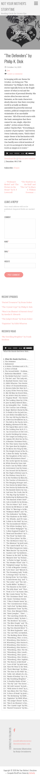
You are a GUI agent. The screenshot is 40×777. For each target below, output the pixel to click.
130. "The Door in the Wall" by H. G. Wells (16, 671)
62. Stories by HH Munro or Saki (15, 507)
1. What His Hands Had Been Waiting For (16, 359)
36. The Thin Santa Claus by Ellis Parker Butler (16, 444)
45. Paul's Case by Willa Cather (15, 466)
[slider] (31, 153)
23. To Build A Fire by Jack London (16, 412)
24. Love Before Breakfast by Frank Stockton (16, 415)
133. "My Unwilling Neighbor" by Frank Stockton (16, 679)
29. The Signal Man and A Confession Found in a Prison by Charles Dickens (16, 427)
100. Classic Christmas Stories (14, 599)
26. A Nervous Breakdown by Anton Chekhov (16, 420)
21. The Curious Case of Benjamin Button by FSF (16, 407)
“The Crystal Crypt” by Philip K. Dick (17, 307)
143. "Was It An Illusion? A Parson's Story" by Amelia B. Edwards (16, 703)
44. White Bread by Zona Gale (14, 463)
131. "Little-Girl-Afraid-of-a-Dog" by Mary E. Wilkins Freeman (16, 674)
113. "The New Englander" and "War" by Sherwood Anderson (16, 630)
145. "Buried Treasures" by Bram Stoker (16, 708)
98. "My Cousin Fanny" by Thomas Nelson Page (16, 594)
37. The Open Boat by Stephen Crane (16, 446)
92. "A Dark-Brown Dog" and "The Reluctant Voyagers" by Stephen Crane (16, 579)
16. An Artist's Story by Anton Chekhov (16, 395)
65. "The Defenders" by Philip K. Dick (16, 514)
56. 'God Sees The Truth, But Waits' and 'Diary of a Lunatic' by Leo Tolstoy (16, 492)
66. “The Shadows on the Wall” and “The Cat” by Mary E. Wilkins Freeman (16, 516)
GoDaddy (32, 773)
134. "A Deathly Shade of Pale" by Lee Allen (16, 681)
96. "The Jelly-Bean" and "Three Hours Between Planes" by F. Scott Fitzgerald (16, 589)
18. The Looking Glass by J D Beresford (16, 400)
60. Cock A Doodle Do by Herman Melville (16, 502)
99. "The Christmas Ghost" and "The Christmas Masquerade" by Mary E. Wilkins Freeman (16, 596)
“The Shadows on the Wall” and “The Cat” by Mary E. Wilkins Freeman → (28, 187)
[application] (20, 153)
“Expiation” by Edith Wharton (14, 324)
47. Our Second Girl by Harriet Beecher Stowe (16, 470)
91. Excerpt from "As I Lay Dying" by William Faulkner (16, 577)
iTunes (16, 168)
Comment (7, 217)
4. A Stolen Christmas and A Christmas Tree (16, 366)
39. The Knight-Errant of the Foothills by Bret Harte (16, 451)
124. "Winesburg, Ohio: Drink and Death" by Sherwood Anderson (16, 657)
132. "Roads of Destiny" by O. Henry (16, 676)
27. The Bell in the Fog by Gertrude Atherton (16, 422)
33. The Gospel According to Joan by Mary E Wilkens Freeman (16, 437)
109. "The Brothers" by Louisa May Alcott (16, 621)
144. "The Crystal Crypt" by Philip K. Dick (16, 705)
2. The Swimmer (9, 361)
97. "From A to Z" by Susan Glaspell (16, 592)
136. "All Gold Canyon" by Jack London (16, 686)
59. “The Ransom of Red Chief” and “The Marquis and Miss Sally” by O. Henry (16, 499)
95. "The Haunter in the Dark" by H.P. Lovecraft (16, 587)
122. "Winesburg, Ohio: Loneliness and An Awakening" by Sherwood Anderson (16, 652)
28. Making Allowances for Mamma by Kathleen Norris (16, 424)
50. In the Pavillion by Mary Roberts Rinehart (16, 478)
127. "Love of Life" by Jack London (16, 664)
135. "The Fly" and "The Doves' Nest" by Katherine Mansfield (16, 684)
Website (7, 261)
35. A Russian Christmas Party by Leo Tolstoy (16, 441)
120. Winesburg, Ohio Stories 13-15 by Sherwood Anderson (16, 647)
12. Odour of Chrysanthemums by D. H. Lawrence (16, 386)
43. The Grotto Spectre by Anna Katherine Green (16, 461)
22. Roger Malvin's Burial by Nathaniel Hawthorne (16, 410)
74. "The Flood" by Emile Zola (14, 536)
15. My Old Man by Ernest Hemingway (16, 393)
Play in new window (26, 159)
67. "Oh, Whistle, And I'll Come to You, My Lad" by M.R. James (16, 519)
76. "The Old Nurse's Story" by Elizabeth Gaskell (16, 541)
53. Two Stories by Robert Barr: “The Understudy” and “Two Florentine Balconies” (16, 485)
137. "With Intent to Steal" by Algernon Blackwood (16, 688)
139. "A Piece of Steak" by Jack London (16, 693)
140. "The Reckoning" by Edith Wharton (16, 696)
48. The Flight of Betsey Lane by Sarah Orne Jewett (16, 473)
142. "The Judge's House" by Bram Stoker (16, 701)
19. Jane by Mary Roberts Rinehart (16, 403)
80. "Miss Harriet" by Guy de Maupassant (16, 550)
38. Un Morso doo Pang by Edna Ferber (16, 449)
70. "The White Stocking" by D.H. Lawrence (16, 526)
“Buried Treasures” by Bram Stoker (17, 302)
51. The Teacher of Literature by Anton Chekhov (16, 480)
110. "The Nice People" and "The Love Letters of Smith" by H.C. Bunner (16, 623)
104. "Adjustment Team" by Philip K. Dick (16, 609)
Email (6, 251)
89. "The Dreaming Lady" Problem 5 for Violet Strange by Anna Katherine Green (16, 572)
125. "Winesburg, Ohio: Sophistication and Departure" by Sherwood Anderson (16, 659)
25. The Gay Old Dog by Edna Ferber (16, 417)
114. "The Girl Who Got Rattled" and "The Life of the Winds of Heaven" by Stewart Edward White (16, 633)
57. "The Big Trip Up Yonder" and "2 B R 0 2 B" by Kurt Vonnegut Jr (16, 495)
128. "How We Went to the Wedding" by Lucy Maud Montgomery (16, 667)
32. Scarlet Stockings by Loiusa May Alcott (16, 434)
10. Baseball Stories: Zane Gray (15, 381)
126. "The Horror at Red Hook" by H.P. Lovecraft (16, 662)
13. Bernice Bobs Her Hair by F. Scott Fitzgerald (16, 388)
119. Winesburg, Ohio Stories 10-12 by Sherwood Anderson (16, 645)
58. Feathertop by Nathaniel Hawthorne (16, 497)
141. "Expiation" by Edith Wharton (16, 698)
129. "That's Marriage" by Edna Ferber (16, 669)
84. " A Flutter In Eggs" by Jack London (16, 560)
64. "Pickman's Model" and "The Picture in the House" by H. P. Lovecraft (16, 512)
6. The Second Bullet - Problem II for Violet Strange (16, 371)
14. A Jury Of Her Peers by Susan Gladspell (16, 390)
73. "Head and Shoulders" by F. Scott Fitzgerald (16, 533)
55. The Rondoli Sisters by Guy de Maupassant (16, 490)
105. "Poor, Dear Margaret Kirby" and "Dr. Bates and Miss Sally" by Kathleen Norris (16, 611)
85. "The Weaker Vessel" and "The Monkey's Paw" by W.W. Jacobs (16, 562)
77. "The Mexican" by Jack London (16, 543)
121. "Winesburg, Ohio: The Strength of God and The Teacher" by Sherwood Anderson (16, 650)
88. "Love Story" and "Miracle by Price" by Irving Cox (16, 570)
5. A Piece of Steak (10, 369)
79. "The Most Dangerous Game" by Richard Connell (16, 548)
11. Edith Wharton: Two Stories (15, 383)
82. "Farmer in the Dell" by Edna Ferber (16, 555)
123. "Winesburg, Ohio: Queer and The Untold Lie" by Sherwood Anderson (16, 655)
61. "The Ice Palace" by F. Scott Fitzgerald (16, 504)
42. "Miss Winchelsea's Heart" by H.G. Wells (16, 458)
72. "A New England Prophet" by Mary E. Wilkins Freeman (16, 531)
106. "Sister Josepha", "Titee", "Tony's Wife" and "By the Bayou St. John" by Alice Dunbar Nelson (16, 613)
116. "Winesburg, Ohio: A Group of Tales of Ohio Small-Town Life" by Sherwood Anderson (16, 638)
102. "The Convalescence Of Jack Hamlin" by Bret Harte (16, 604)
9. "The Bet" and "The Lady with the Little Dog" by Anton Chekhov (16, 378)
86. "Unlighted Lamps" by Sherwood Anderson (16, 565)
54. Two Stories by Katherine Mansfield (16, 487)
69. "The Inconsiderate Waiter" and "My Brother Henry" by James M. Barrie (16, 524)
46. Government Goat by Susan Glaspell (16, 468)
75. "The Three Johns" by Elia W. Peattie (16, 538)
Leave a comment (14, 74)
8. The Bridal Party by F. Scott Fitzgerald (16, 376)
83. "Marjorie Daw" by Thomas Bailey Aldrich (16, 558)
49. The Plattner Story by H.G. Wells (16, 475)
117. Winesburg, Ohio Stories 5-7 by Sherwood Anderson (16, 640)
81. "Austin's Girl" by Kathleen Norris (16, 553)
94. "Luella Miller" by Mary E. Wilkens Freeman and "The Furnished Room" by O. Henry (16, 584)
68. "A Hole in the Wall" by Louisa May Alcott (16, 521)
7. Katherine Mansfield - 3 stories (16, 374)
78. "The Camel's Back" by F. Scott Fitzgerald (16, 546)
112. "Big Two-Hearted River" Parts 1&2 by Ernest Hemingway (16, 628)
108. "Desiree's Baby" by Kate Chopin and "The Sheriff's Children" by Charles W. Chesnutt (16, 618)
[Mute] (26, 153)
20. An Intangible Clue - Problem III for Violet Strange (16, 405)
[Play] (7, 153)
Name (6, 241)
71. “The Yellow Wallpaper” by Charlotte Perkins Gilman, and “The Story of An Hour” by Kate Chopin (16, 529)
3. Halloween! (8, 364)
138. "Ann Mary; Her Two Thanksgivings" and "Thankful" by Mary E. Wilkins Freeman (16, 691)
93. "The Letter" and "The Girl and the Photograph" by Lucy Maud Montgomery (16, 582)
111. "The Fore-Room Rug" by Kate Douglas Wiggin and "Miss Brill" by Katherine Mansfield (16, 625)
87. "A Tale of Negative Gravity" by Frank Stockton (16, 567)
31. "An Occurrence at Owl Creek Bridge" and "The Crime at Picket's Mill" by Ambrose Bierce (16, 432)
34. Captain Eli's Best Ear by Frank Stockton (16, 439)
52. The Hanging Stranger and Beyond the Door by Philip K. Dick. (16, 483)
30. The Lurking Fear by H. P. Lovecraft (16, 429)
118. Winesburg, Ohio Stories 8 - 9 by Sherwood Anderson (16, 642)
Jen (8, 70)
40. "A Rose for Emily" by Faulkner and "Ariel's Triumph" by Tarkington (16, 453)
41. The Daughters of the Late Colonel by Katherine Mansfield (16, 456)
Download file (10, 159)
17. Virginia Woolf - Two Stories (15, 398)
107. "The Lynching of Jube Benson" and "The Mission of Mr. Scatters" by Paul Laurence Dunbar (16, 616)
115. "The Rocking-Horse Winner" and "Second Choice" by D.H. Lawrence (16, 635)
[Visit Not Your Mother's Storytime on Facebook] (14, 731)
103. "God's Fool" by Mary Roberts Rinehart (16, 606)
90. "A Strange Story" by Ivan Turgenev (16, 575)
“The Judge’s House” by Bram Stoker (17, 319)
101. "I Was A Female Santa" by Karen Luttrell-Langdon (16, 601)
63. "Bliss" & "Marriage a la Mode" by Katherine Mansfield (16, 509)
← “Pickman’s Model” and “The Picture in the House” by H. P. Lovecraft (11, 187)
